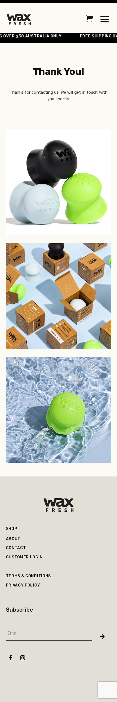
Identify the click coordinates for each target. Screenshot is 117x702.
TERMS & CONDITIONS (28, 576)
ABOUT (13, 539)
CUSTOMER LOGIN (24, 557)
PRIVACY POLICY (23, 585)
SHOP (11, 528)
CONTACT (16, 548)
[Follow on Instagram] (23, 658)
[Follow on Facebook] (11, 658)
